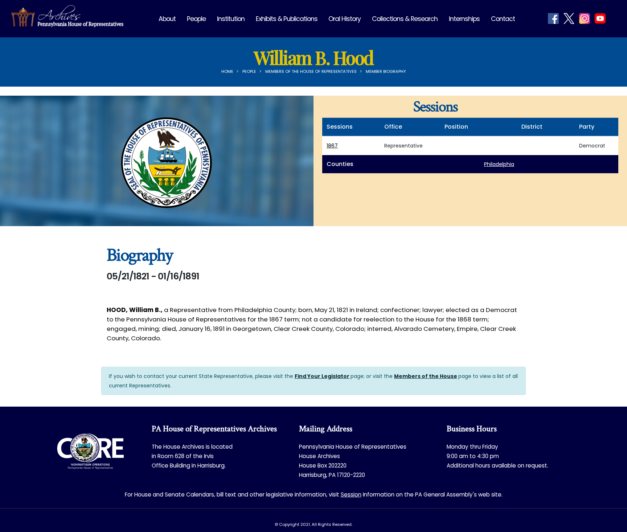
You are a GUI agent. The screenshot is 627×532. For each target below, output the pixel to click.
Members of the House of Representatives (311, 71)
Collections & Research (405, 18)
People (196, 18)
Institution (231, 18)
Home (227, 71)
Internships (464, 18)
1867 (332, 145)
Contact (503, 18)
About (167, 18)
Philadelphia (499, 164)
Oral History (344, 18)
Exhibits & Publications (286, 18)
